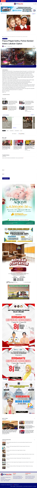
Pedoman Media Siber (19, 486)
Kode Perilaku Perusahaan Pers (28, 486)
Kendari (3, 479)
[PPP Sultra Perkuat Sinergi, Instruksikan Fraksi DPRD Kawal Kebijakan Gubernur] (18, 142)
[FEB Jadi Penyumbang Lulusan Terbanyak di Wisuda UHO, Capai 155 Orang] (21, 427)
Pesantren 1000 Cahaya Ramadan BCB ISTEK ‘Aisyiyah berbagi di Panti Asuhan (18, 446)
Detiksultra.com (16, 484)
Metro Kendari (7, 36)
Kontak (11, 486)
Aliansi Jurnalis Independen (29, 478)
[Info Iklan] (18, 9)
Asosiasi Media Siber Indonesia (30, 476)
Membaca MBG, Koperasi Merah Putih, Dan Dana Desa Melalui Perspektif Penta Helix (19, 442)
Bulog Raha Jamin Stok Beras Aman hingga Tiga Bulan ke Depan (15, 450)
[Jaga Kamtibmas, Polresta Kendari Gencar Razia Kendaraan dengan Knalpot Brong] (21, 108)
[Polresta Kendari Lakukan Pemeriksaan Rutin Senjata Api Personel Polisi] (21, 102)
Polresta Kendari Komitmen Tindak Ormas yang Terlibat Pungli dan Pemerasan (12, 102)
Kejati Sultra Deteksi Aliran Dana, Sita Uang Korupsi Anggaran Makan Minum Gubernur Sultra (20, 454)
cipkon (7, 130)
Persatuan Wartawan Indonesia (30, 477)
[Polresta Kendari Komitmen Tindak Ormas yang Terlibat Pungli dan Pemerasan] (5, 102)
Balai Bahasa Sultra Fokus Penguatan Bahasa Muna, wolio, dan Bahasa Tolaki (6, 147)
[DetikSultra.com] (18, 4)
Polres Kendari (17, 130)
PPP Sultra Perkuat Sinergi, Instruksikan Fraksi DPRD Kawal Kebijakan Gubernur (18, 147)
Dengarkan (6, 69)
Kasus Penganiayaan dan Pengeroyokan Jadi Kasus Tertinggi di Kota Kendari (12, 108)
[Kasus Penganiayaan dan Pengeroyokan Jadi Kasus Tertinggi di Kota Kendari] (5, 108)
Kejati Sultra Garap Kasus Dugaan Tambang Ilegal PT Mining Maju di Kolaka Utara (18, 458)
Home (4, 36)
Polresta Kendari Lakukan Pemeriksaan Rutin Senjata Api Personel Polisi (29, 102)
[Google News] (21, 134)
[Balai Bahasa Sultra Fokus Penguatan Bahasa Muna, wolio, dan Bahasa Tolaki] (7, 142)
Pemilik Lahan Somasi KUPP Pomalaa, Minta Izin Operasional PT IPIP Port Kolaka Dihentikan (9, 431)
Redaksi (5, 46)
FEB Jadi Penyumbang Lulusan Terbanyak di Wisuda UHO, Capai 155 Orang (29, 426)
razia (21, 130)
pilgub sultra (11, 130)
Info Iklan (34, 486)
